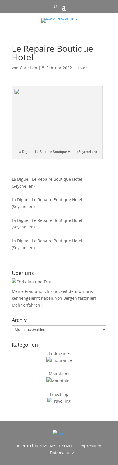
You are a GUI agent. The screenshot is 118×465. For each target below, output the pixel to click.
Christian (28, 67)
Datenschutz (62, 453)
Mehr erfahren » (27, 305)
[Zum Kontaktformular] (59, 433)
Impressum (90, 446)
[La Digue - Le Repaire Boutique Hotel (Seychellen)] (54, 172)
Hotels (82, 67)
